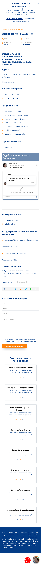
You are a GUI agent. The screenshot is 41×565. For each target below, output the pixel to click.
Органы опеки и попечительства (20, 4)
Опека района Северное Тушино (20, 388)
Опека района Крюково (20, 470)
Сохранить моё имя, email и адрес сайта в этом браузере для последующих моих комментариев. (20, 340)
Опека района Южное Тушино (20, 368)
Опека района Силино (20, 490)
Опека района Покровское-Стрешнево (20, 409)
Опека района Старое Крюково (20, 510)
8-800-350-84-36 (14, 18)
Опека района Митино (20, 430)
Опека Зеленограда (20, 450)
